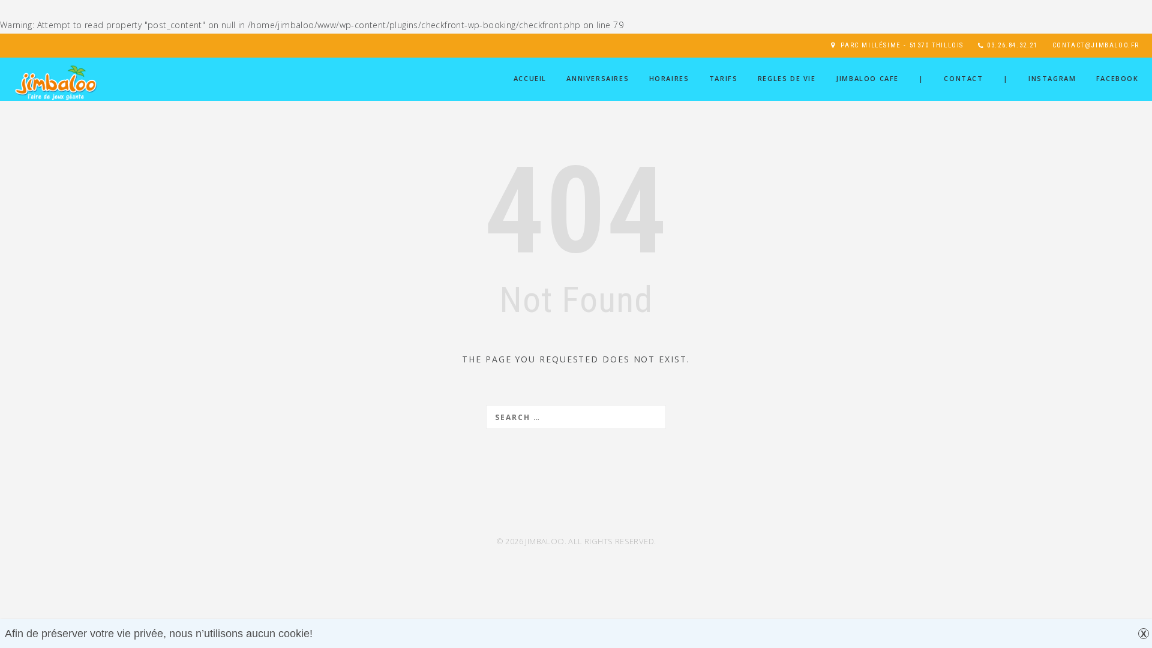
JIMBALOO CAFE (867, 78)
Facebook (1117, 78)
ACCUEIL (530, 78)
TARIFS (723, 78)
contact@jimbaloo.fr (1095, 45)
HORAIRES (669, 78)
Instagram (1052, 78)
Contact (963, 78)
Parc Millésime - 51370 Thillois (902, 45)
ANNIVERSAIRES (597, 78)
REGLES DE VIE (787, 78)
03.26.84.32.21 (1012, 45)
